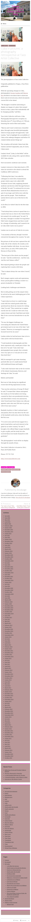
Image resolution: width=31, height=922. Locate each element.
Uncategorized (8, 846)
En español (8, 862)
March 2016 (8, 645)
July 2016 (7, 639)
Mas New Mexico (9, 822)
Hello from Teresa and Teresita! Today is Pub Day (15, 770)
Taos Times (8, 838)
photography (6, 471)
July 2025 (7, 535)
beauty (6, 793)
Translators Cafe (9, 842)
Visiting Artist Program (11, 902)
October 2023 (8, 559)
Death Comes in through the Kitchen (16, 868)
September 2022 (9, 572)
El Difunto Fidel (11, 874)
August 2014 (8, 680)
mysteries (7, 826)
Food (6, 813)
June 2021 (7, 586)
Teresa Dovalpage (9, 898)
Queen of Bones (11, 891)
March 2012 (8, 725)
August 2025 (8, 533)
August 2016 (8, 637)
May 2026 (7, 520)
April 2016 (7, 643)
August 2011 (8, 738)
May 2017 (7, 621)
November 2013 (9, 695)
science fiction (8, 832)
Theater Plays (8, 900)
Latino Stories (8, 820)
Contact (7, 860)
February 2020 (8, 602)
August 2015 (8, 658)
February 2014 (8, 689)
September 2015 (9, 656)
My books (7, 864)
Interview (7, 818)
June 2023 (7, 565)
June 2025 (7, 537)
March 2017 (8, 623)
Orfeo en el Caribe (11, 887)
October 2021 (8, 578)
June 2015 (7, 662)
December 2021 (9, 576)
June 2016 (7, 641)
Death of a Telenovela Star (14, 870)
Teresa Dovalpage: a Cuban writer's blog (15, 10)
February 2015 (8, 670)
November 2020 (9, 590)
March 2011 (8, 748)
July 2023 (7, 563)
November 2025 (9, 531)
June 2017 (7, 619)
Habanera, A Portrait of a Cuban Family (17, 877)
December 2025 (9, 529)
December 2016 (9, 629)
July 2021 (7, 584)
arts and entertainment (11, 791)
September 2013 (9, 699)
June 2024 (7, 545)
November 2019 (9, 607)
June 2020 (7, 598)
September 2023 (9, 561)
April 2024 (7, 547)
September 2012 (9, 715)
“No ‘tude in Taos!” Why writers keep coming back (8, 505)
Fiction (7, 811)
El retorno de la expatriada (14, 876)
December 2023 (9, 555)
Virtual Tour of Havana (11, 848)
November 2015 (9, 652)
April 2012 (7, 723)
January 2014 (8, 691)
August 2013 (8, 701)
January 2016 (8, 648)
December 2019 (9, 606)
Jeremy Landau (15, 93)
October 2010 (8, 758)
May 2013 (7, 705)
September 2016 (9, 635)
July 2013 (7, 703)
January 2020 (8, 604)
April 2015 (7, 666)
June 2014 (7, 682)
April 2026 (7, 522)
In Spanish (7, 817)
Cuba (4, 467)
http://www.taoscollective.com (10, 458)
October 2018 (8, 611)
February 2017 (8, 625)
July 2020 (7, 596)
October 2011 (8, 734)
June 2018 (7, 615)
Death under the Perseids (11, 807)
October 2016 (8, 633)
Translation (8, 840)
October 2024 (8, 543)
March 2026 (8, 524)
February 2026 (8, 525)
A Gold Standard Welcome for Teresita (15, 775)
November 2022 (9, 568)
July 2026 (7, 516)
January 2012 (8, 728)
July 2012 (7, 719)
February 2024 (8, 551)
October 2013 (8, 697)
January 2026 (8, 527)
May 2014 (7, 684)
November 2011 (9, 732)
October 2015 (8, 654)
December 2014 (9, 674)
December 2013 (9, 693)
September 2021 (9, 580)
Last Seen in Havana (12, 881)
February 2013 (8, 709)
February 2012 (8, 726)
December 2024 (9, 541)
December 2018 (9, 609)
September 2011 (9, 736)
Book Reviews (8, 795)
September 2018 (9, 613)
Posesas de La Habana (12, 889)
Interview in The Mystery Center (13, 779)
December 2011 (9, 730)
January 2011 (8, 752)
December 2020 (9, 588)
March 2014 (8, 687)
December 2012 (9, 711)
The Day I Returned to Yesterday (13, 773)
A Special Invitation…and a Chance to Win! (16, 777)
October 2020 (8, 592)
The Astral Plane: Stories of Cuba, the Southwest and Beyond (17, 893)
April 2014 (7, 685)
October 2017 (8, 617)
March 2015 (8, 668)
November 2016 (9, 631)
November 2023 (9, 557)
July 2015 (7, 660)
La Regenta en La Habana (13, 879)
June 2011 (7, 742)
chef (6, 799)
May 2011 (7, 744)
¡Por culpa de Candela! (13, 896)
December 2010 (9, 754)
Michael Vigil (10, 904)
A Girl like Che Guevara (13, 866)
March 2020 (8, 600)
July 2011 (7, 740)
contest (7, 801)
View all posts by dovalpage (23, 497)
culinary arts (8, 805)
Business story (8, 797)
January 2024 (8, 553)
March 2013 (8, 707)
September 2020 (9, 594)
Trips (6, 844)
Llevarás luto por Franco (13, 883)
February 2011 (8, 750)
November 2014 (9, 676)
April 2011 (7, 746)
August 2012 (8, 717)
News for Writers (9, 828)
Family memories (9, 809)
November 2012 (9, 713)
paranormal (8, 830)
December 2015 (9, 650)
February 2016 (8, 646)
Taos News (11, 467)
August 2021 (8, 582)
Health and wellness (10, 815)
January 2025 (8, 539)
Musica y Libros (9, 824)
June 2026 (7, 518)
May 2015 (7, 664)
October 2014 (8, 678)
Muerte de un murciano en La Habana (16, 885)
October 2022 (8, 570)
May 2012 (7, 721)
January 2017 (8, 627)
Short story (8, 834)
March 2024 (8, 549)
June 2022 (7, 574)
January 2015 (8, 672)
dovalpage (12, 45)
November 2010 (9, 756)
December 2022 (9, 566)
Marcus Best (16, 469)
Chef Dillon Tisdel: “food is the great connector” (23, 505)
